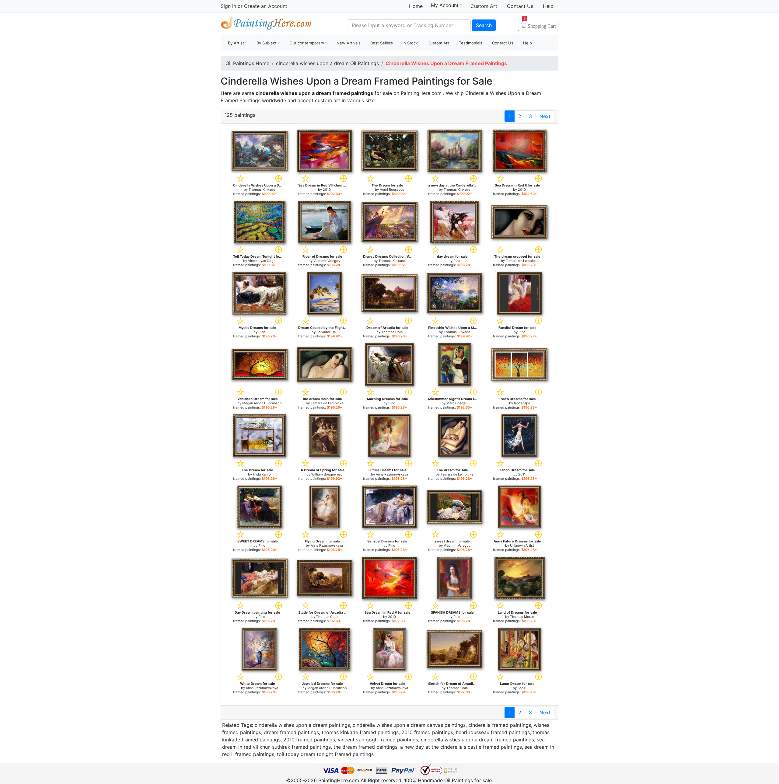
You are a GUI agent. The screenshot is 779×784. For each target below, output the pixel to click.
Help (548, 6)
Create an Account (265, 6)
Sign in (228, 6)
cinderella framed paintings (499, 725)
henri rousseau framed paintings (493, 732)
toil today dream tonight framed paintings (325, 754)
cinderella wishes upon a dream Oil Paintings (327, 63)
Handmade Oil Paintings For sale (266, 24)
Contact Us (520, 6)
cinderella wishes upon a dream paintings (302, 725)
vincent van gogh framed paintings (378, 740)
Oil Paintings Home (247, 63)
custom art (327, 100)
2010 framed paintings (427, 732)
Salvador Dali (326, 332)
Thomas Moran (522, 617)
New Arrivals (349, 42)
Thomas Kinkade (262, 189)
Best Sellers (381, 42)
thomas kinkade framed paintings (360, 732)
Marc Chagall (456, 403)
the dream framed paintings (365, 747)
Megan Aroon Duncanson (261, 403)
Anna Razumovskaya (392, 474)
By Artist (236, 42)
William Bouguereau (326, 474)
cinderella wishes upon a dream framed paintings (477, 740)
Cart (540, 24)
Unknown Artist (522, 545)
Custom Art (483, 6)
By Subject (267, 42)
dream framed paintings (291, 732)
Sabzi (522, 688)
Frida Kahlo (262, 474)
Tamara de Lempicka (522, 261)
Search (484, 25)
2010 (327, 189)
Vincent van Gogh (262, 261)
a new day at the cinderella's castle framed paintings (461, 747)
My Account (445, 5)
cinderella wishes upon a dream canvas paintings (409, 725)
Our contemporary (306, 42)
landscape (522, 403)
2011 (522, 474)
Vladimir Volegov (326, 261)
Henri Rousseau (392, 189)
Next (545, 116)
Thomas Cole (392, 332)
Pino (456, 261)
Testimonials (470, 42)
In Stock (410, 42)
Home (416, 6)
